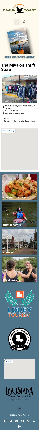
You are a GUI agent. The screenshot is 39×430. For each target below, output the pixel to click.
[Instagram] (22, 421)
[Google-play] (19, 426)
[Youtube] (16, 421)
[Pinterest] (28, 421)
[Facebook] (5, 421)
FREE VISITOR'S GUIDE (19, 57)
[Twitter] (11, 421)
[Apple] (33, 421)
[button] (17, 22)
